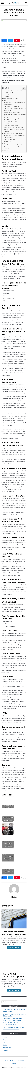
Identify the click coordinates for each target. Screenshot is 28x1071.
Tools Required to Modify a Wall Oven (14, 135)
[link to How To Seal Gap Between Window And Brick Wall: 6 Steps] (14, 918)
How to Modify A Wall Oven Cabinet (12, 133)
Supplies (6, 96)
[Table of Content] (24, 87)
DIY (4, 1042)
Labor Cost (7, 95)
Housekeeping (7, 1047)
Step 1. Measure (8, 137)
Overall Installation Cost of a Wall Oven (13, 91)
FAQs (4, 143)
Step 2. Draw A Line (9, 139)
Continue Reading (14, 947)
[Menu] (2, 3)
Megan (14, 897)
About (6, 1060)
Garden (5, 1045)
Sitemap (14, 1063)
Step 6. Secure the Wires (11, 120)
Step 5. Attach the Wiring (11, 118)
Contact (12, 1060)
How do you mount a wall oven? (13, 145)
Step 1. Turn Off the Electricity (12, 106)
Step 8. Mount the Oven (11, 125)
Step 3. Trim (7, 141)
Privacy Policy (20, 1060)
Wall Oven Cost (8, 93)
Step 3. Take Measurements (12, 112)
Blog (4, 1040)
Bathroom (6, 1037)
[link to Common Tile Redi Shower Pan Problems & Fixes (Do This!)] (14, 961)
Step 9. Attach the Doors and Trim (13, 127)
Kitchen (5, 1050)
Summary (5, 151)
